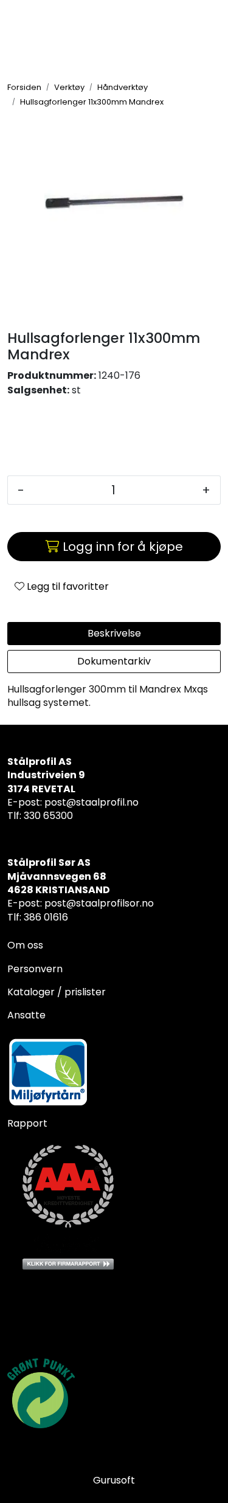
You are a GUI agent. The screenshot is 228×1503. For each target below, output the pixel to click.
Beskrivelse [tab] (114, 633)
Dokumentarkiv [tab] (114, 661)
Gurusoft (114, 1480)
